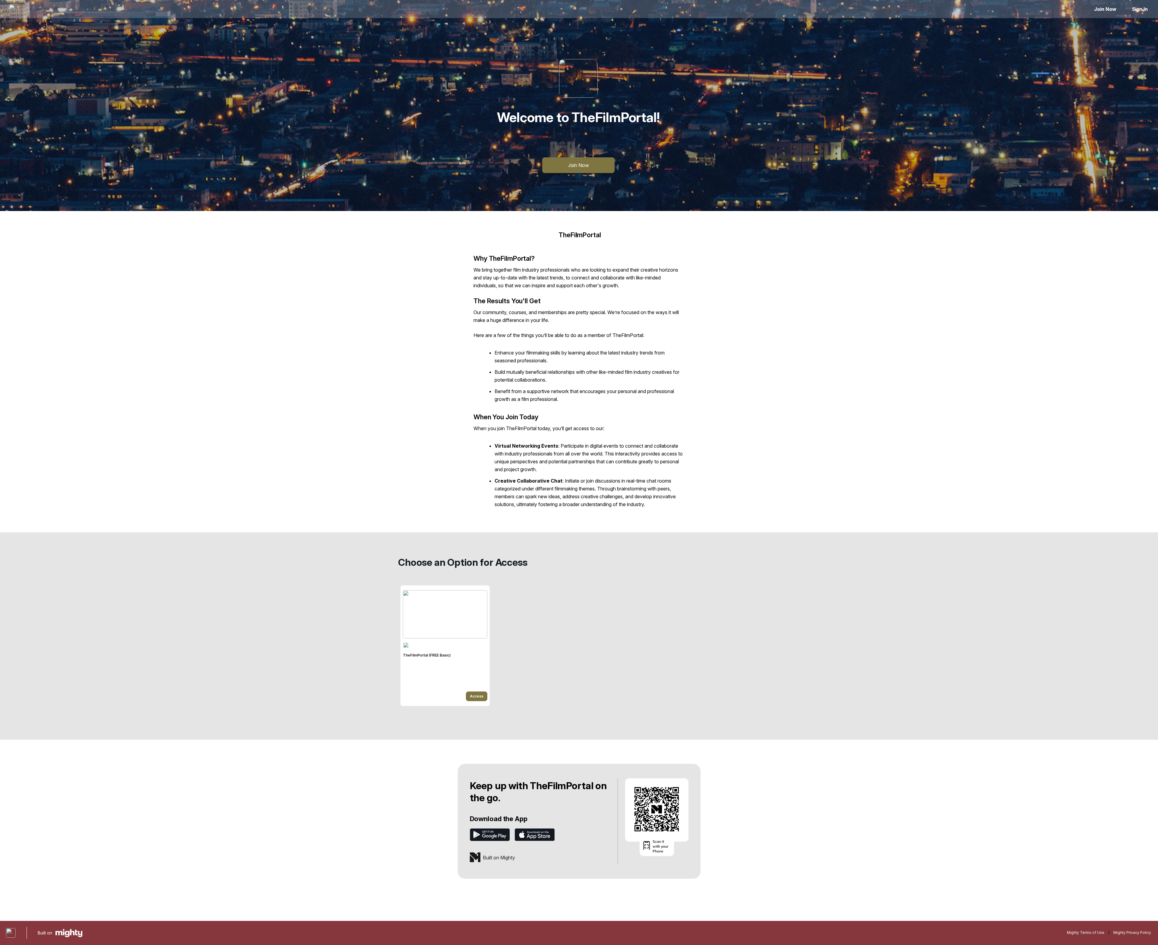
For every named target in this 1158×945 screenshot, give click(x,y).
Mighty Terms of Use (1085, 932)
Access (476, 696)
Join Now (1105, 9)
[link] (445, 645)
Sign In (1140, 9)
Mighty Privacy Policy (1132, 932)
